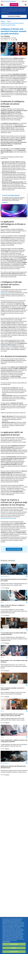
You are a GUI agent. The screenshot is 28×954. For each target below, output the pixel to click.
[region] (14, 935)
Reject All (14, 947)
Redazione (7, 36)
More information (6, 941)
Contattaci (14, 4)
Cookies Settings (13, 944)
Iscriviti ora (5, 202)
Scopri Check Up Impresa (14, 549)
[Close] (25, 919)
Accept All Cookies (14, 951)
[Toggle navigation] (25, 4)
